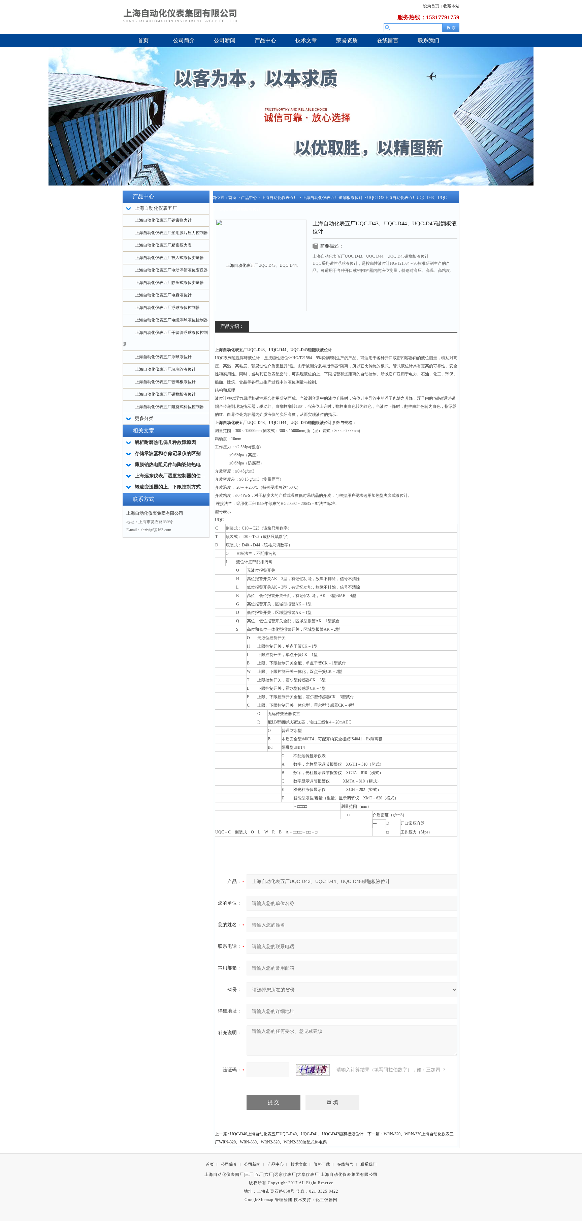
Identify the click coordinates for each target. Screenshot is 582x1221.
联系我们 (368, 1164)
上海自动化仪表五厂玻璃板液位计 (165, 381)
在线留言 (345, 1164)
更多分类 (144, 418)
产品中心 (249, 197)
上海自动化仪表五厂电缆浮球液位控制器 (171, 320)
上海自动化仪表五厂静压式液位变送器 (169, 282)
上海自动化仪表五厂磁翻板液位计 (165, 394)
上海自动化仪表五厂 (279, 197)
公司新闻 (252, 1164)
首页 (232, 197)
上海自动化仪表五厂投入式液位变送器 (169, 257)
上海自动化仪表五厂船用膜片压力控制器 (171, 232)
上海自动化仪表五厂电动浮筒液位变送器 (171, 270)
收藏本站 (451, 6)
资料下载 (322, 1164)
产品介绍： (232, 326)
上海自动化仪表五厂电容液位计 (163, 295)
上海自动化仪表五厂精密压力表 (163, 245)
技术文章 (299, 1164)
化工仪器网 (326, 1199)
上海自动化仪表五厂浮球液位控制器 (167, 307)
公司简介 (229, 1164)
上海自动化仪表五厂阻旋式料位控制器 (169, 406)
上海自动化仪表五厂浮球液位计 (163, 356)
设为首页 (431, 6)
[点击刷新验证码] (313, 1070)
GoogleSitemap (259, 1199)
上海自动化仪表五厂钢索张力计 (163, 220)
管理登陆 (283, 1199)
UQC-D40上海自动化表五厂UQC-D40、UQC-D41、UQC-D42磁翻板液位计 (296, 1134)
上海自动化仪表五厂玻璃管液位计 (165, 369)
